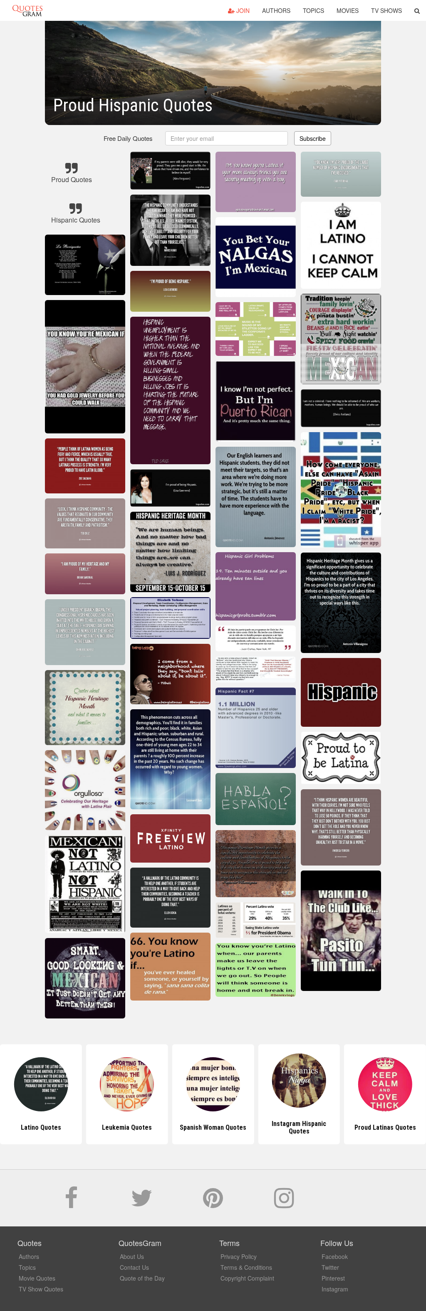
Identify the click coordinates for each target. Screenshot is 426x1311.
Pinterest (333, 1278)
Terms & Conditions (246, 1267)
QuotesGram (27, 10)
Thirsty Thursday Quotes (385, 1127)
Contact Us (134, 1267)
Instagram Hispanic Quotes (213, 1127)
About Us (132, 1256)
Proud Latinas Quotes (299, 1127)
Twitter (330, 1267)
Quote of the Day (142, 1278)
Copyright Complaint (247, 1278)
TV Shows (386, 10)
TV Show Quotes (41, 1289)
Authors (276, 10)
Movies (348, 10)
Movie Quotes (37, 1278)
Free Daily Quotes (128, 138)
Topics (313, 10)
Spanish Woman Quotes (127, 1127)
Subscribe (313, 138)
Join (242, 10)
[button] (417, 10)
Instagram (335, 1289)
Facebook (335, 1256)
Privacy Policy (238, 1256)
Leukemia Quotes (41, 1127)
